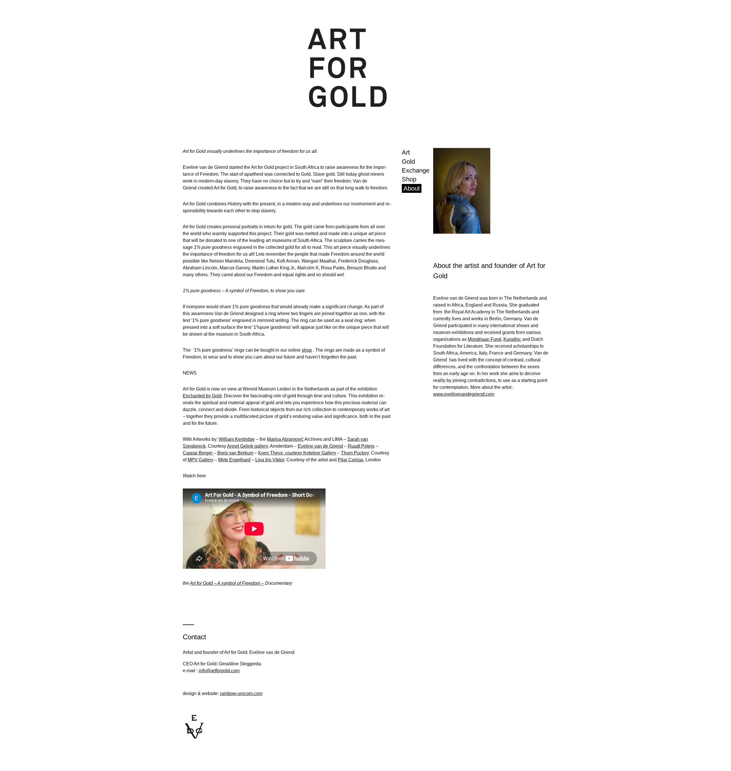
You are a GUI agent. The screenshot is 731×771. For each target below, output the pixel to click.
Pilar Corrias (350, 459)
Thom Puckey (355, 452)
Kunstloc (512, 339)
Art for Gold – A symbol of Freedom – (227, 583)
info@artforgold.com (219, 670)
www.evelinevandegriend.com (463, 394)
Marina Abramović (285, 439)
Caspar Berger (198, 452)
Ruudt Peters (361, 446)
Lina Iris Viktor (269, 459)
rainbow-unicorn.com (241, 693)
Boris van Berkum (235, 452)
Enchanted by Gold (202, 395)
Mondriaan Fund (484, 339)
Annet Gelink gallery (247, 446)
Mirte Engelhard (234, 459)
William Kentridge (237, 439)
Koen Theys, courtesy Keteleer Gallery (297, 452)
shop (307, 350)
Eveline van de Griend (320, 446)
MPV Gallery (200, 459)
